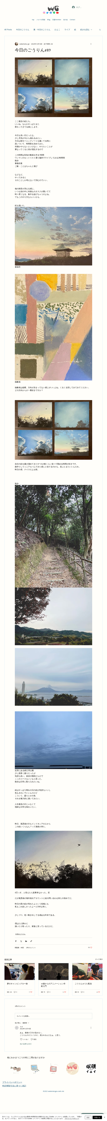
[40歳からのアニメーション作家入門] (53, 971)
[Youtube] (57, 12)
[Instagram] (44, 12)
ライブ (67, 29)
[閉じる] (104, 1117)
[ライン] (54, 12)
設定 (88, 1117)
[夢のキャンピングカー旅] (19, 971)
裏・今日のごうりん (41, 29)
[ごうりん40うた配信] (87, 971)
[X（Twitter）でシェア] (21, 941)
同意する (97, 1117)
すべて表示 (99, 959)
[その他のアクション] (91, 44)
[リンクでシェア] (31, 941)
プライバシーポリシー (72, 1118)
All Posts (8, 29)
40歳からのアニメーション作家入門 (53, 984)
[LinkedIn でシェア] (26, 941)
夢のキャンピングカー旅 (17, 983)
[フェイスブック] (50, 12)
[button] (100, 29)
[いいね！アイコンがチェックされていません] (21, 1039)
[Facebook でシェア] (16, 941)
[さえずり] (47, 12)
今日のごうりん (22, 29)
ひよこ (57, 29)
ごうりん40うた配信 (83, 983)
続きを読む (85, 29)
